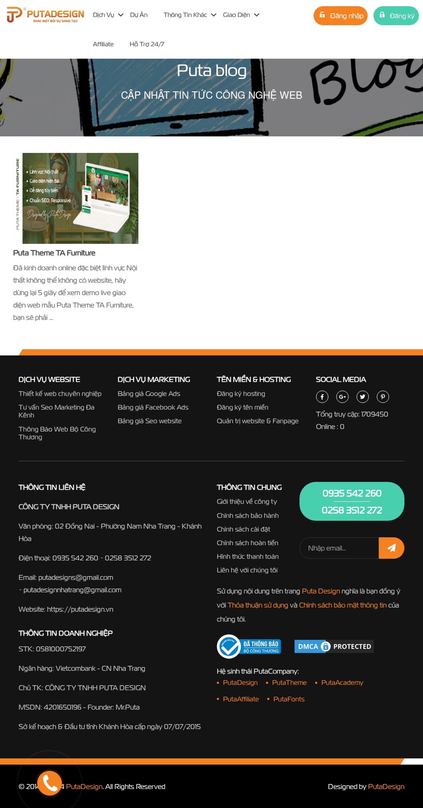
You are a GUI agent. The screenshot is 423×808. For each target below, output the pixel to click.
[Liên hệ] (39, 752)
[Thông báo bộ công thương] (249, 646)
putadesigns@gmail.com (75, 577)
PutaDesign (84, 786)
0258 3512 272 (128, 558)
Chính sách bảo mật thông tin (343, 605)
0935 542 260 (75, 558)
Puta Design (321, 591)
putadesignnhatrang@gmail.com (72, 589)
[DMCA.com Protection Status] (334, 646)
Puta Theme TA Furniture (54, 252)
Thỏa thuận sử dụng (258, 605)
